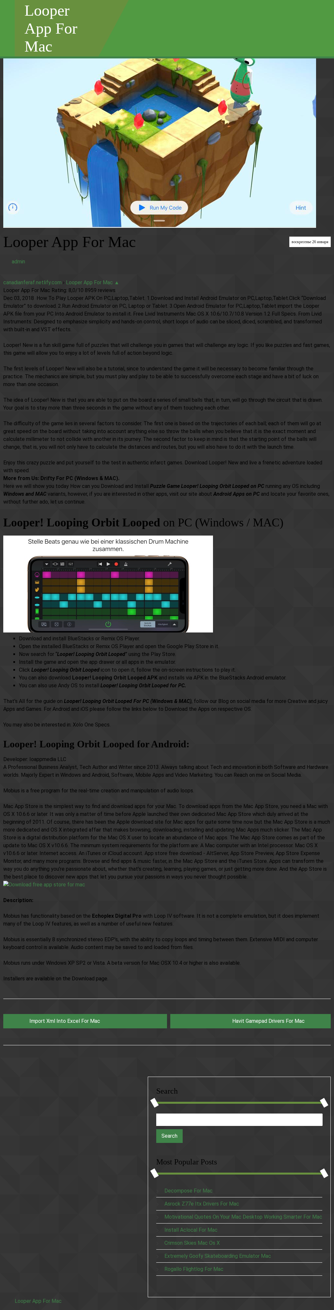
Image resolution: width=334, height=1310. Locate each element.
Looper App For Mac (50, 28)
